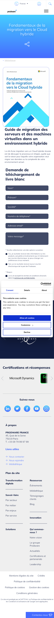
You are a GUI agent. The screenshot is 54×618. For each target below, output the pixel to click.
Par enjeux (11, 510)
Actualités (35, 551)
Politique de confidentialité (27, 581)
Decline (27, 332)
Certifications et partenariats (38, 557)
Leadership (35, 564)
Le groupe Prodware (35, 544)
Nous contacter (16, 456)
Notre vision (36, 537)
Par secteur (11, 500)
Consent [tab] (9, 290)
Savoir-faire (12, 495)
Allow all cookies (27, 318)
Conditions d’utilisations (18, 601)
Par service (11, 515)
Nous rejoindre (16, 460)
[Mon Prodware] (39, 4)
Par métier (11, 505)
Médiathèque (10, 60)
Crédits (41, 575)
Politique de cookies (15, 587)
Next (49, 338)
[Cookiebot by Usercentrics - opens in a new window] (39, 284)
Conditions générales (27, 593)
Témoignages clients (37, 497)
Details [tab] (27, 290)
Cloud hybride (38, 151)
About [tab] (44, 290)
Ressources (36, 480)
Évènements (36, 485)
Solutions (11, 529)
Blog (32, 504)
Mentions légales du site (21, 575)
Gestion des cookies (39, 587)
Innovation (35, 517)
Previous (4, 338)
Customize (25, 325)
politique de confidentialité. (24, 278)
